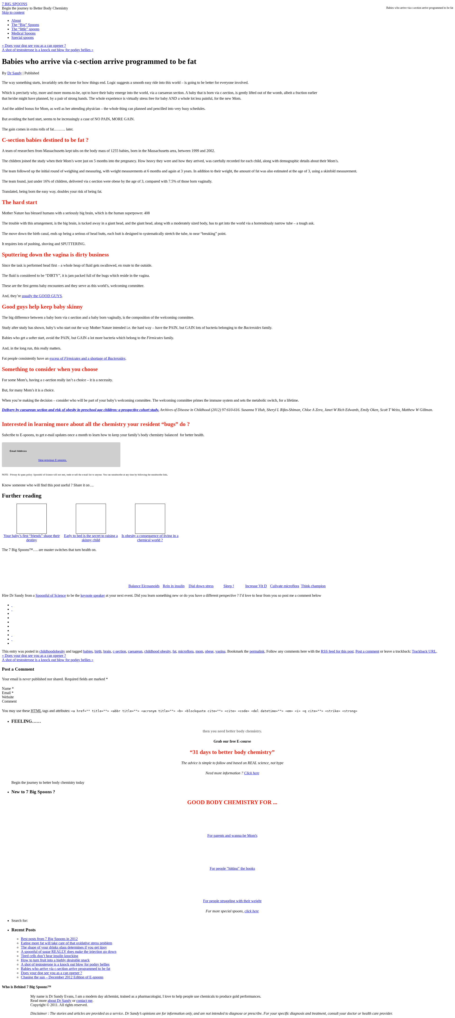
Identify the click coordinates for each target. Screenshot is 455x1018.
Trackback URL (424, 651)
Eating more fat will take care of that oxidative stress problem (66, 943)
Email (6, 693)
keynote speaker (93, 595)
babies (88, 651)
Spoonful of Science (51, 595)
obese (209, 651)
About (16, 20)
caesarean (135, 651)
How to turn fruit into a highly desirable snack (55, 960)
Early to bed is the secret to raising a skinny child (91, 538)
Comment (9, 701)
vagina (220, 651)
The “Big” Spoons (25, 25)
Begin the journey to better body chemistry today (47, 782)
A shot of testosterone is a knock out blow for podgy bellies (47, 50)
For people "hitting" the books (232, 868)
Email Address (18, 451)
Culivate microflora (284, 586)
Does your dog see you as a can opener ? (34, 46)
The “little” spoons (25, 29)
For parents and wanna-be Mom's (232, 836)
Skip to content (13, 12)
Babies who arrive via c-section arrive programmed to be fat (65, 969)
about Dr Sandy (59, 1001)
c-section (119, 651)
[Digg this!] (11, 609)
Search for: (19, 921)
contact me (84, 1001)
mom (199, 651)
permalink (257, 651)
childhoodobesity (52, 651)
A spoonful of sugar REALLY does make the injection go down (68, 952)
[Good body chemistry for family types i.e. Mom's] (232, 819)
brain (107, 651)
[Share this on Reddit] (11, 635)
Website (8, 697)
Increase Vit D (256, 586)
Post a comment (367, 651)
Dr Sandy (14, 73)
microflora (186, 651)
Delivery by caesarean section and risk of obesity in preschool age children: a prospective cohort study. (80, 410)
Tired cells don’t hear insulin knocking (49, 956)
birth (98, 651)
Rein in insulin (174, 586)
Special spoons (22, 38)
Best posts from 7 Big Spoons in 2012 (49, 939)
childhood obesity (157, 651)
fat (174, 651)
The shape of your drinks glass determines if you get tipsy (64, 947)
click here (252, 911)
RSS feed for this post (337, 651)
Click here (251, 773)
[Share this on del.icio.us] (11, 605)
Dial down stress (201, 586)
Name (6, 688)
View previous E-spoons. (52, 460)
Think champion (313, 586)
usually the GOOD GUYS (42, 296)
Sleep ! (228, 586)
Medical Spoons (23, 33)
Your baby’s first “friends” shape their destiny (32, 538)
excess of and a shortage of (87, 358)
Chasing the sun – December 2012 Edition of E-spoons (62, 977)
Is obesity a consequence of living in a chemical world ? (150, 538)
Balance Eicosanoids (143, 586)
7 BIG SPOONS (14, 4)
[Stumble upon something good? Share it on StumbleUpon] (11, 639)
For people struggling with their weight (232, 901)
